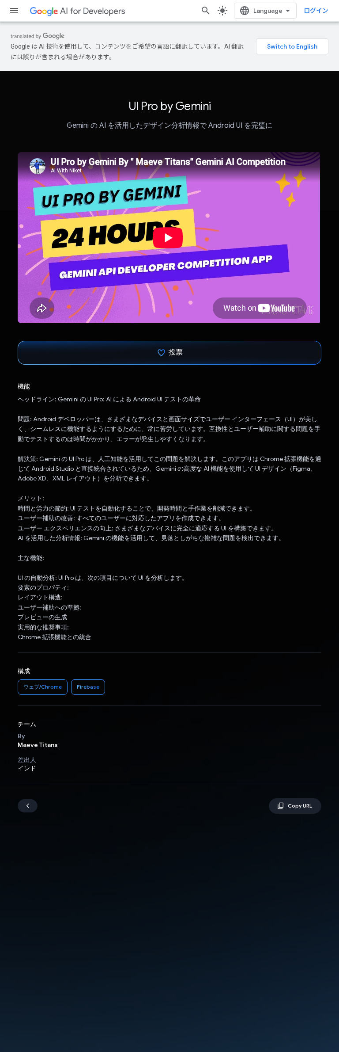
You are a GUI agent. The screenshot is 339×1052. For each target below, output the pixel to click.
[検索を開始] (205, 10)
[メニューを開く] (14, 10)
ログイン (316, 10)
